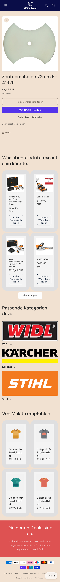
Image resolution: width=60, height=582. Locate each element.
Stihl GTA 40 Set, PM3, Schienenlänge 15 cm (15, 200)
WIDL (5, 344)
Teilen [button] (8, 132)
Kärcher (7, 367)
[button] (6, 5)
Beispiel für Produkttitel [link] (16, 453)
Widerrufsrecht (41, 578)
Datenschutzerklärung (30, 573)
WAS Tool (14, 573)
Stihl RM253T (43, 197)
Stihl (5, 399)
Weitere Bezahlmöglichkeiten (30, 117)
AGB (43, 573)
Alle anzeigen (30, 295)
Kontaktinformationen (24, 578)
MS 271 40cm (43, 259)
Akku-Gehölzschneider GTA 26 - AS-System (16, 263)
